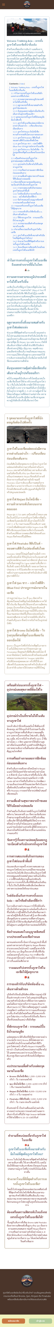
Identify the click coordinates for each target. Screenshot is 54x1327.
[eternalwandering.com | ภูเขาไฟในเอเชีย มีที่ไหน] (27, 4)
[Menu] (3, 4)
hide (22, 84)
